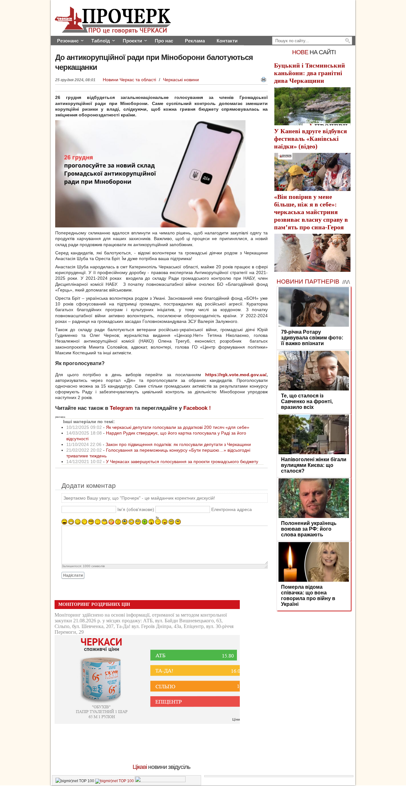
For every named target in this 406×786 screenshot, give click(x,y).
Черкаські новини (181, 79)
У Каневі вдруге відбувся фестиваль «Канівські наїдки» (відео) (310, 139)
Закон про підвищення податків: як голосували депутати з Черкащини (178, 444)
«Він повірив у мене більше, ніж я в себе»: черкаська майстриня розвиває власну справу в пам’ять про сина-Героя (311, 212)
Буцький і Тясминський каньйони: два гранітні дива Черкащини (309, 73)
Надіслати (73, 575)
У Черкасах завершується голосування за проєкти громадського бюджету (182, 461)
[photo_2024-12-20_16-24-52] (150, 225)
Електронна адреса (231, 509)
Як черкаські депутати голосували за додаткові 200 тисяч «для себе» (177, 427)
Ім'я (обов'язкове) (135, 509)
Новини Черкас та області (130, 79)
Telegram (121, 408)
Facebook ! (197, 408)
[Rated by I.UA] (160, 781)
